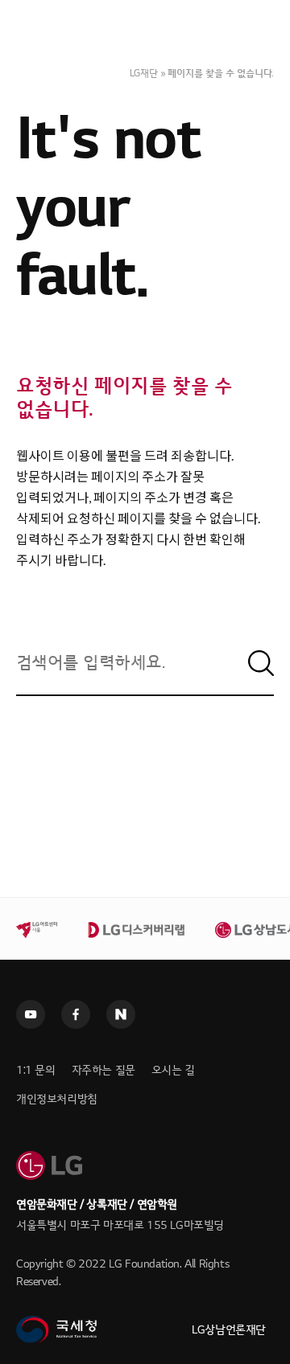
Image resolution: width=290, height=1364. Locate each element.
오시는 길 (173, 1070)
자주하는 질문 (103, 1070)
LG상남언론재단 (229, 1330)
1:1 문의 (36, 1070)
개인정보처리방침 (56, 1099)
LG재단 (144, 73)
